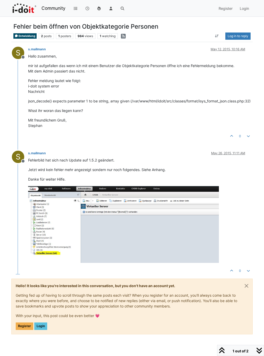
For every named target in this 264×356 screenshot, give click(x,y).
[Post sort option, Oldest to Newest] (217, 36)
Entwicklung (26, 36)
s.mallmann (37, 49)
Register (24, 326)
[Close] (246, 286)
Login (41, 326)
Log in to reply (238, 36)
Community (53, 8)
